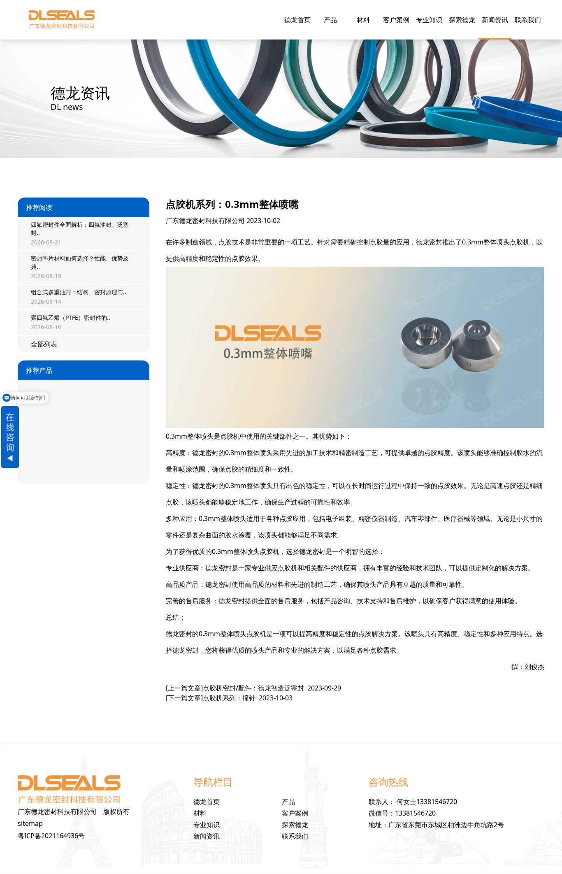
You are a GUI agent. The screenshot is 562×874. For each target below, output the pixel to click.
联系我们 (528, 19)
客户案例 (396, 19)
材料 (363, 19)
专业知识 (429, 19)
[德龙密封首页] (61, 20)
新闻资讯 (495, 19)
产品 (330, 19)
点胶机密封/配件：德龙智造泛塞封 (253, 688)
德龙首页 (297, 19)
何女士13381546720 (427, 801)
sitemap (30, 823)
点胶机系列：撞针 (229, 697)
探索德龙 (462, 19)
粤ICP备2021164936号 (51, 835)
